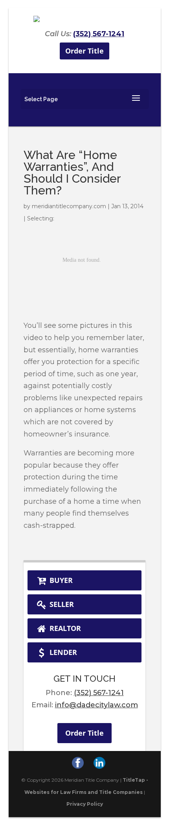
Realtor (64, 628)
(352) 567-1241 (98, 34)
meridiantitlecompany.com (69, 206)
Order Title (84, 50)
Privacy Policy (84, 804)
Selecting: (40, 218)
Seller (61, 604)
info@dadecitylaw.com (96, 705)
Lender (62, 652)
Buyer (60, 580)
